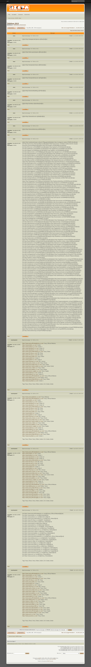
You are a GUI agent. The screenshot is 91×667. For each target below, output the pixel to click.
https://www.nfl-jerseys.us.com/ (30, 361)
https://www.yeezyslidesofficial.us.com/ (32, 379)
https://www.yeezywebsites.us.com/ (31, 397)
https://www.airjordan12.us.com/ (30, 348)
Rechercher (27, 14)
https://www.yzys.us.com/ (29, 614)
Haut (8, 45)
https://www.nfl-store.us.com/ (29, 354)
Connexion (20, 14)
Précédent (71, 27)
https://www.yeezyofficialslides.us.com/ (32, 494)
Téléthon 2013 (13, 24)
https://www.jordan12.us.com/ (30, 372)
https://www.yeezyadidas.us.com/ (31, 369)
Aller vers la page (65, 27)
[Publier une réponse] (21, 28)
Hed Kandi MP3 (52, 659)
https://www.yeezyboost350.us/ (30, 492)
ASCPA (16, 18)
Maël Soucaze (50, 661)
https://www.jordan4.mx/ (28, 358)
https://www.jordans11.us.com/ (30, 374)
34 (76, 27)
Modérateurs (17, 24)
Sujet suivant (81, 30)
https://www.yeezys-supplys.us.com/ (31, 371)
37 (81, 27)
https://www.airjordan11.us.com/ (30, 350)
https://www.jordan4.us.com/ (29, 359)
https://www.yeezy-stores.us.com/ (31, 363)
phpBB (39, 658)
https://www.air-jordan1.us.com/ (30, 380)
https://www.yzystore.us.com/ (30, 615)
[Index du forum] (45, 8)
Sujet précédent (73, 30)
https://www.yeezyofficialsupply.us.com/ (32, 497)
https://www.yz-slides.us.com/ (30, 601)
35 (78, 27)
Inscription (14, 14)
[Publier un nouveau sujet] (11, 28)
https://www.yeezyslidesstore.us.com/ (32, 364)
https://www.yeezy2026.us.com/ (30, 491)
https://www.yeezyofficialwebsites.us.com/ (33, 376)
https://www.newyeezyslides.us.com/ (31, 612)
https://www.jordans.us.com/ (29, 345)
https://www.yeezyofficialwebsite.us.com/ (33, 343)
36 (80, 27)
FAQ (9, 14)
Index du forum (11, 18)
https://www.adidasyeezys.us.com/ (31, 377)
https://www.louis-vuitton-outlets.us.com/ (32, 366)
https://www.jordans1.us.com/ (30, 346)
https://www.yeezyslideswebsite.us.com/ (32, 351)
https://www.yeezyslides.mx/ (29, 356)
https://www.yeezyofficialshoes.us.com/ (32, 496)
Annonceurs (23, 24)
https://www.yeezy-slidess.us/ (30, 367)
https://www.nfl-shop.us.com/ (29, 353)
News (20, 18)
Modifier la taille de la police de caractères (7, 1)
